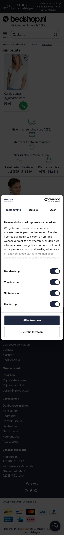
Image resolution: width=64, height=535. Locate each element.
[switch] (55, 282)
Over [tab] (53, 209)
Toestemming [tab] (12, 209)
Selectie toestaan (32, 331)
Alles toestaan (32, 320)
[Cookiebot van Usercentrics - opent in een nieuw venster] (45, 200)
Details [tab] (33, 209)
